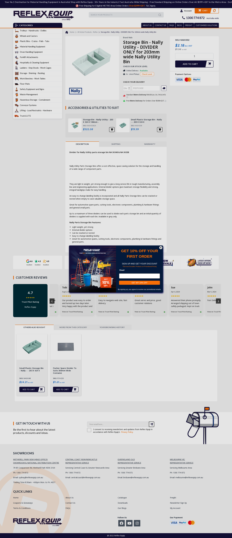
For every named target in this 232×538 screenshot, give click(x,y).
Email (121, 270)
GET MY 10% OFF (140, 283)
